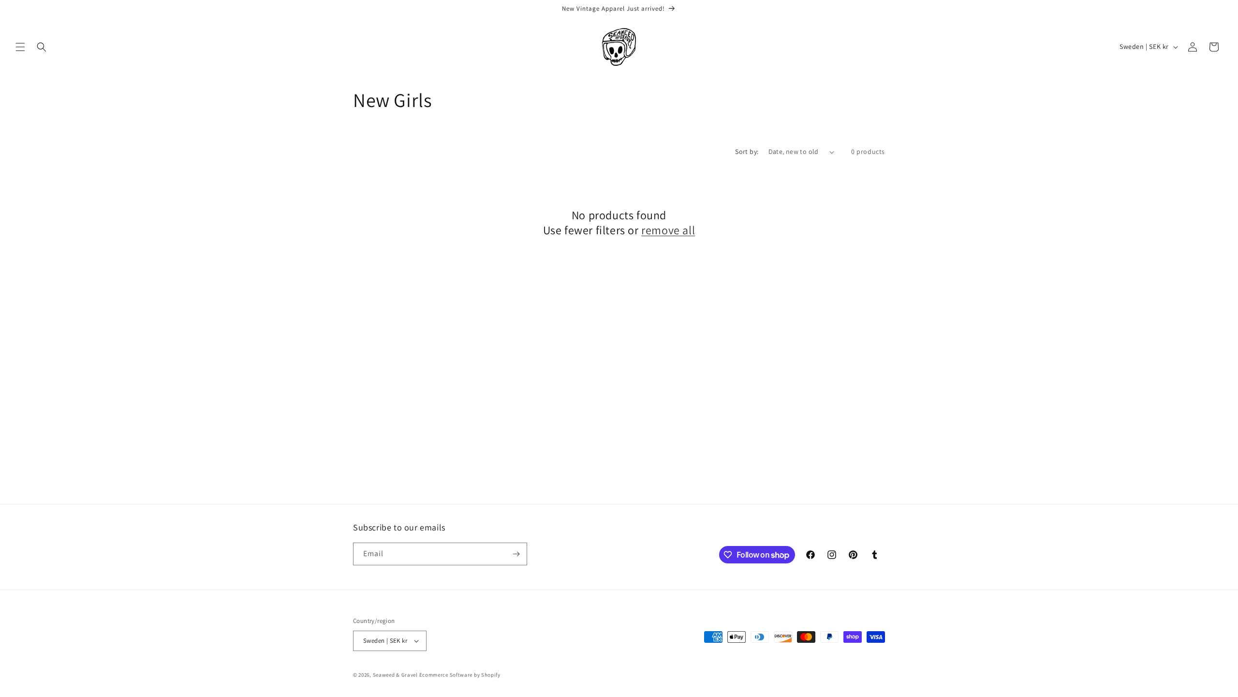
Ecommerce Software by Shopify (460, 674)
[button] (20, 47)
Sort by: (746, 151)
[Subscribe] (516, 554)
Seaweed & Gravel (395, 674)
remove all (668, 230)
